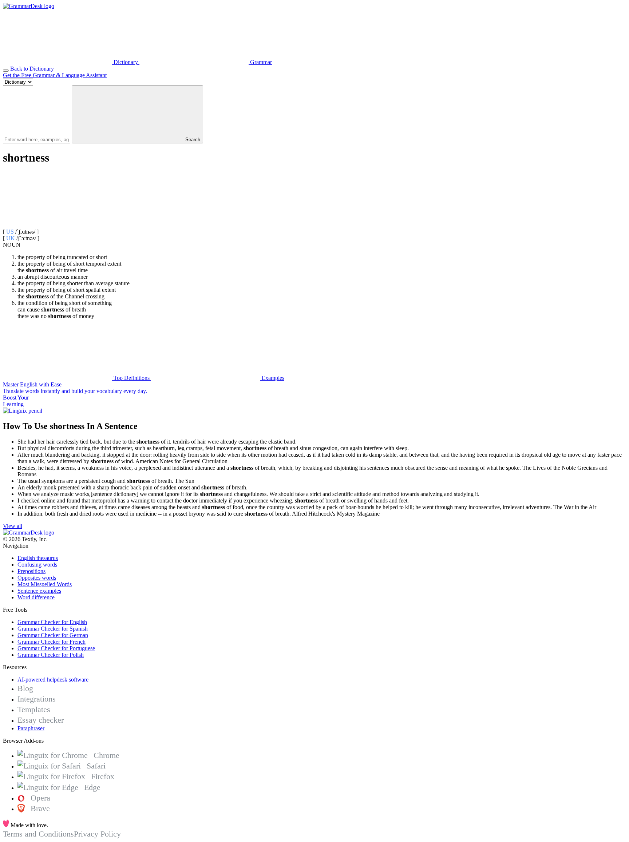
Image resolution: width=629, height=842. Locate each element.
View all (12, 526)
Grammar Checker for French (51, 642)
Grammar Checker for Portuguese (56, 648)
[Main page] (28, 6)
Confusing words (37, 564)
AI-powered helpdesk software (52, 679)
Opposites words (36, 578)
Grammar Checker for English (52, 622)
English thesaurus (37, 558)
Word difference (36, 597)
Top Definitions (131, 378)
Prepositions (31, 571)
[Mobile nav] (6, 70)
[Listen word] (57, 225)
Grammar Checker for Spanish (52, 628)
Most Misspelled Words (44, 584)
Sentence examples (39, 591)
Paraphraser (30, 728)
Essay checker (40, 719)
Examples (272, 378)
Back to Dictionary (32, 68)
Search (192, 139)
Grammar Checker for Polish (50, 655)
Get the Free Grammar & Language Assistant (55, 75)
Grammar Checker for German (52, 635)
